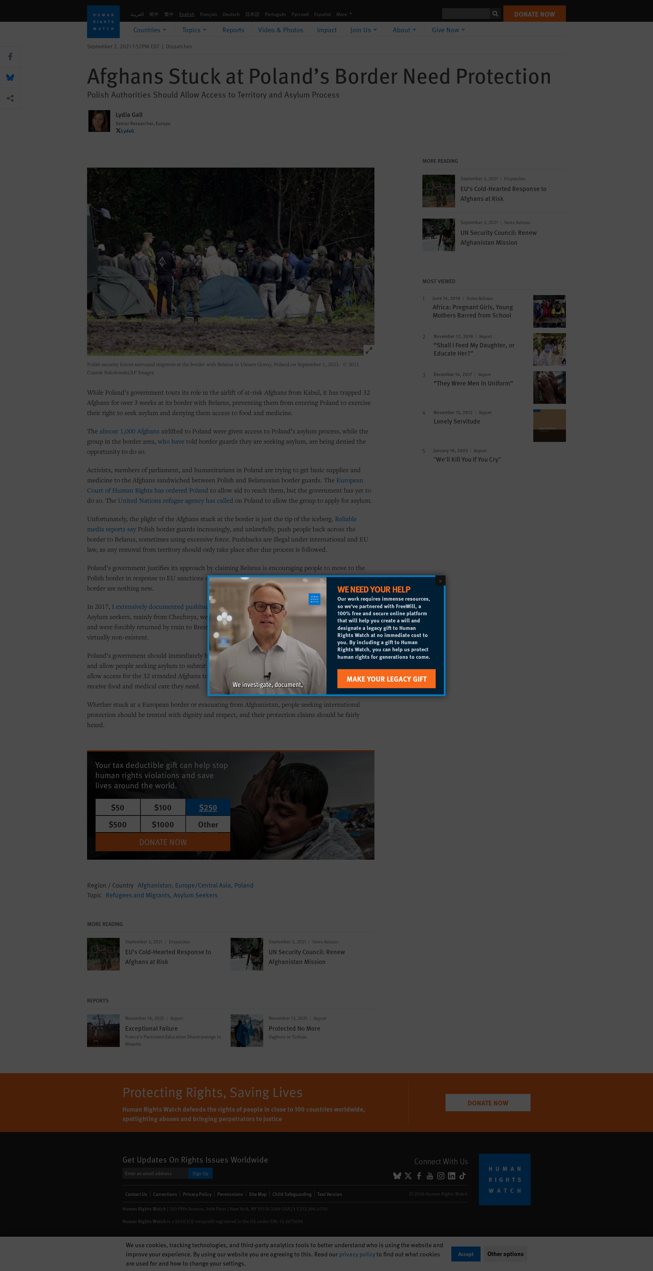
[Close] (440, 580)
